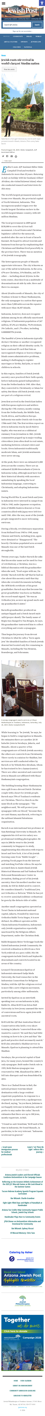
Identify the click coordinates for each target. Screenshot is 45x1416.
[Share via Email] (12, 156)
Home (16, 1381)
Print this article (9, 69)
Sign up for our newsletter (22, 31)
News (3, 55)
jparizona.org (22, 1407)
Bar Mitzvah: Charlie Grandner (22, 1198)
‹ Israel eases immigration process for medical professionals (9, 1151)
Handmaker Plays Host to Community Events (22, 1217)
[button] (42, 3)
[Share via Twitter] (3, 156)
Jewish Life (36, 42)
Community (18, 36)
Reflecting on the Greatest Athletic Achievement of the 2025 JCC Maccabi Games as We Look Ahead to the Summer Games (22, 1184)
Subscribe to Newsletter (23, 1395)
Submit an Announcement (22, 1385)
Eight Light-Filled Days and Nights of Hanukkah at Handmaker (22, 1204)
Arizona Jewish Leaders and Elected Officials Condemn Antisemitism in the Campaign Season (22, 1176)
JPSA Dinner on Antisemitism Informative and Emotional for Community (22, 1222)
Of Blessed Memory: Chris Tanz (22, 1233)
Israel (29, 36)
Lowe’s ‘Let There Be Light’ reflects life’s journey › (35, 1149)
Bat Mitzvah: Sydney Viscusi (23, 1228)
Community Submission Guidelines (22, 1391)
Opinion (24, 42)
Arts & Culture (10, 42)
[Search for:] (17, 25)
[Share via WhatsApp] (16, 156)
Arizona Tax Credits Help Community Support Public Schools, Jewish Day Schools (22, 1211)
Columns (17, 47)
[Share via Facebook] (8, 156)
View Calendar (25, 1381)
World (38, 36)
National (28, 47)
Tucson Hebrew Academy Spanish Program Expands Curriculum (22, 1192)
